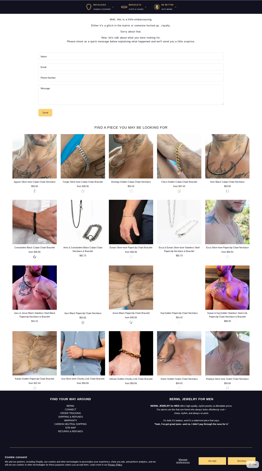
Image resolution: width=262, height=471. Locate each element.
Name (44, 56)
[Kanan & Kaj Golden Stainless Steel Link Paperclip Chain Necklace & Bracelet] (227, 287)
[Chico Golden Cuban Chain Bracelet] (179, 156)
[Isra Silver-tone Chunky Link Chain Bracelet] (83, 353)
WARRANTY (70, 420)
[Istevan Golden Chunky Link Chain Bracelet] (131, 353)
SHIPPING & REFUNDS (70, 416)
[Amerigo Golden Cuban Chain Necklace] (131, 156)
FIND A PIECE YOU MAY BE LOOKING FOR (131, 127)
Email (43, 67)
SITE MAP (70, 427)
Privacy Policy (115, 464)
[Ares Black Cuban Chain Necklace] (227, 156)
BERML (70, 406)
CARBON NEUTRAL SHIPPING (70, 424)
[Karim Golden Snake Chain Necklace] (179, 353)
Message (45, 88)
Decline (241, 461)
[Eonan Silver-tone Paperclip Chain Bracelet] (131, 222)
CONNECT (70, 409)
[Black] (227, 191)
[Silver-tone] (34, 191)
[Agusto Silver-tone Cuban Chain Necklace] (34, 156)
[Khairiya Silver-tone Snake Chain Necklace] (227, 353)
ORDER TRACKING (70, 413)
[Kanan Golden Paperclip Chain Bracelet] (34, 353)
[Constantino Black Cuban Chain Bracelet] (34, 222)
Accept (212, 461)
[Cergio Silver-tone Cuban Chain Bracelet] (83, 156)
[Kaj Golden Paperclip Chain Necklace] (179, 287)
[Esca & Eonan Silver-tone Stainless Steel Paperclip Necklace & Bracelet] (179, 222)
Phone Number (48, 77)
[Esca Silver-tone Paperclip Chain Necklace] (227, 222)
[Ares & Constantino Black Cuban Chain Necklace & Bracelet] (83, 222)
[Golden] (131, 191)
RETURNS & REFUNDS (70, 431)
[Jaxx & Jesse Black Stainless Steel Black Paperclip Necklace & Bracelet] (34, 287)
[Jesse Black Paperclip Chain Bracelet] (131, 287)
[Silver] (82, 191)
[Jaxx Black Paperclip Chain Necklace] (83, 287)
